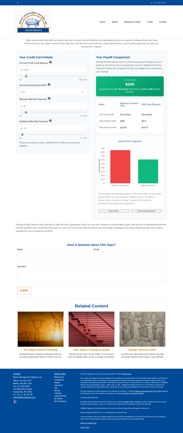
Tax (55, 387)
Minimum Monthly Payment (35, 99)
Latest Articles (60, 395)
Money (57, 390)
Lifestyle (57, 393)
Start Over (113, 210)
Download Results (146, 210)
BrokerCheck (127, 374)
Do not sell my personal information (132, 393)
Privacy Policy (85, 427)
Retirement (59, 377)
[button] (115, 21)
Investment (59, 379)
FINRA (126, 402)
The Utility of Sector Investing (41, 349)
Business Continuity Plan (89, 423)
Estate (57, 382)
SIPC (131, 402)
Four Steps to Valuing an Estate (91, 349)
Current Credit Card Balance (35, 63)
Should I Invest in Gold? (142, 349)
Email (96, 249)
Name (20, 249)
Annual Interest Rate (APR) (35, 85)
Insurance (58, 385)
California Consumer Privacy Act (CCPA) (148, 391)
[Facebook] (17, 2)
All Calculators (60, 401)
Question (21, 266)
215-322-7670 (160, 2)
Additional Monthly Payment (35, 121)
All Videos (58, 398)
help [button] (50, 62)
